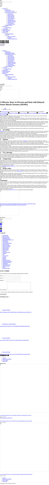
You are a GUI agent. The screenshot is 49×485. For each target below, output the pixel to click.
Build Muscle (8, 51)
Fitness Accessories (11, 76)
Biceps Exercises (11, 57)
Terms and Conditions (7, 359)
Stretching (2, 131)
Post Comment (3, 294)
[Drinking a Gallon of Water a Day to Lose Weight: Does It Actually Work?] (5, 349)
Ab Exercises (10, 55)
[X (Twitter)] (2, 42)
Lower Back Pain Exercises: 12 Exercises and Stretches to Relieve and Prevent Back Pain (16, 474)
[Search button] (1, 88)
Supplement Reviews (9, 74)
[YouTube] (7, 42)
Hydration (25, 140)
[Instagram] (4, 42)
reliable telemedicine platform (8, 165)
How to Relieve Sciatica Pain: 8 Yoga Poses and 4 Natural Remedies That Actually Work (16, 420)
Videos (4, 267)
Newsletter (2, 45)
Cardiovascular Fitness (9, 52)
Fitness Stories (5, 72)
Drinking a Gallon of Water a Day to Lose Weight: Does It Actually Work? (15, 354)
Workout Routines (8, 66)
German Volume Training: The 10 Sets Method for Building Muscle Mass (15, 326)
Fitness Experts (6, 247)
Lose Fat (4, 256)
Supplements (5, 70)
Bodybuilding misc (6, 238)
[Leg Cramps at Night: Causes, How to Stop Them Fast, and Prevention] (5, 335)
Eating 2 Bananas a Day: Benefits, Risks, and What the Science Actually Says (15, 312)
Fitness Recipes (8, 68)
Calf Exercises (10, 64)
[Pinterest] (5, 42)
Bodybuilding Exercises (10, 54)
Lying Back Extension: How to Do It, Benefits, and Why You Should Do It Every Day (15, 415)
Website (1, 280)
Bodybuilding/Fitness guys (8, 239)
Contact (4, 357)
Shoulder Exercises (11, 62)
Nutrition (4, 67)
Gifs (3, 254)
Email (1, 278)
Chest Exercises (11, 58)
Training (4, 50)
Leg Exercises (10, 60)
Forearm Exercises (11, 65)
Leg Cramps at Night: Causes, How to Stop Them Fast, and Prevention (14, 340)
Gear (6, 75)
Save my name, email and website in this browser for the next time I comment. (17, 292)
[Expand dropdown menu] (15, 54)
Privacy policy (5, 360)
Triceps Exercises (11, 59)
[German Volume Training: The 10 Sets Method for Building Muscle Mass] (5, 321)
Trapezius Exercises (12, 63)
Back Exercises (11, 56)
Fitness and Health (6, 71)
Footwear (9, 77)
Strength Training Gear (12, 79)
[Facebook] (1, 42)
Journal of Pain (20, 171)
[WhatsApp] (8, 42)
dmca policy (5, 361)
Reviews (4, 73)
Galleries (4, 253)
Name (1, 275)
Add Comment (3, 289)
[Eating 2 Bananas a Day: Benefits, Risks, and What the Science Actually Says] (5, 307)
